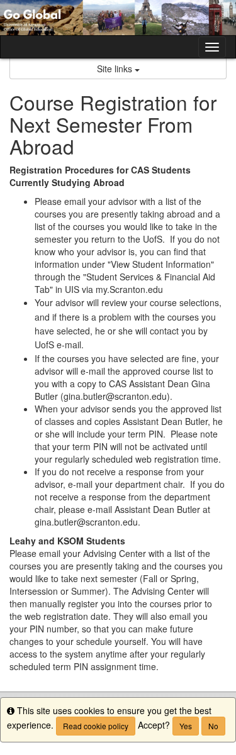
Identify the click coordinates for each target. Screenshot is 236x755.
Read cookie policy (95, 725)
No (213, 725)
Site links (116, 68)
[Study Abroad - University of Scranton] (118, 17)
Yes (185, 725)
